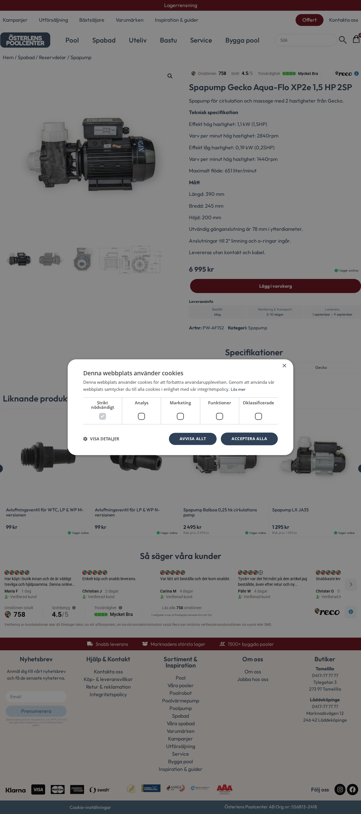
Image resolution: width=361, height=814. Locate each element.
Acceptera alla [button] (249, 438)
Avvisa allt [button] (193, 438)
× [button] (284, 366)
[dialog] (180, 407)
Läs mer (238, 389)
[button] (101, 439)
